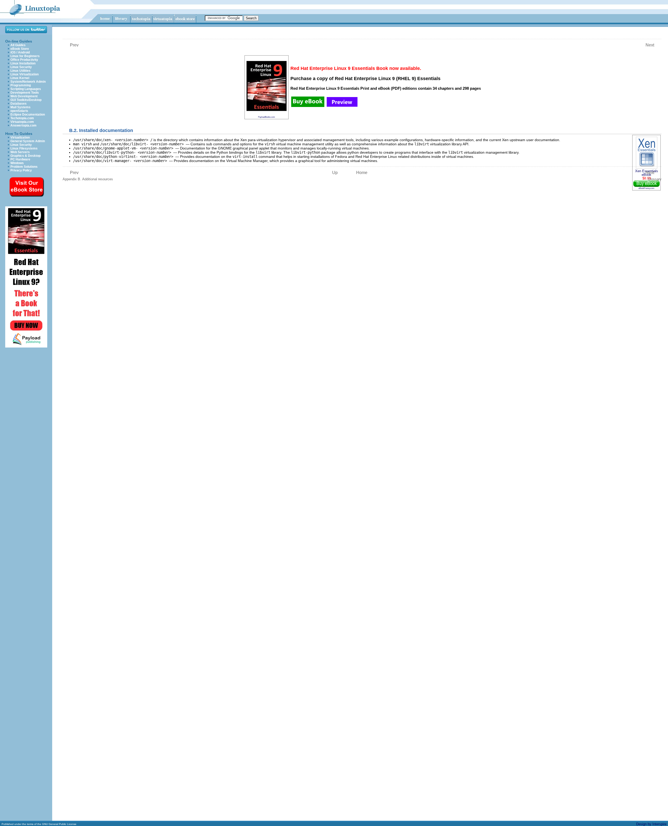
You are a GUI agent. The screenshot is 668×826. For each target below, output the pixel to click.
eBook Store (19, 49)
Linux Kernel (19, 78)
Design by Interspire (651, 824)
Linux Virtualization (24, 74)
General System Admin (27, 141)
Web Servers (20, 152)
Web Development (24, 96)
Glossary (653, 175)
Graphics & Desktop (25, 156)
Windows (17, 163)
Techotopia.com (22, 118)
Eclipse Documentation (27, 114)
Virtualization (20, 137)
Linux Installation (22, 63)
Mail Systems (20, 107)
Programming (20, 85)
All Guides (18, 45)
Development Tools (24, 92)
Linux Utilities (20, 71)
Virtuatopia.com (22, 122)
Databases (18, 103)
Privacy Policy (21, 170)
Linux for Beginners (25, 56)
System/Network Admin (28, 81)
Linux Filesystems (24, 148)
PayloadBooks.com (266, 117)
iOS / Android (20, 52)
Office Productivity (24, 60)
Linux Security (21, 67)
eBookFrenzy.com (646, 188)
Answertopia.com (23, 125)
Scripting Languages (25, 89)
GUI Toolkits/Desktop (25, 100)
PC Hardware (20, 159)
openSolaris (19, 111)
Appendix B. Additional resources (88, 175)
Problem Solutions (24, 167)
